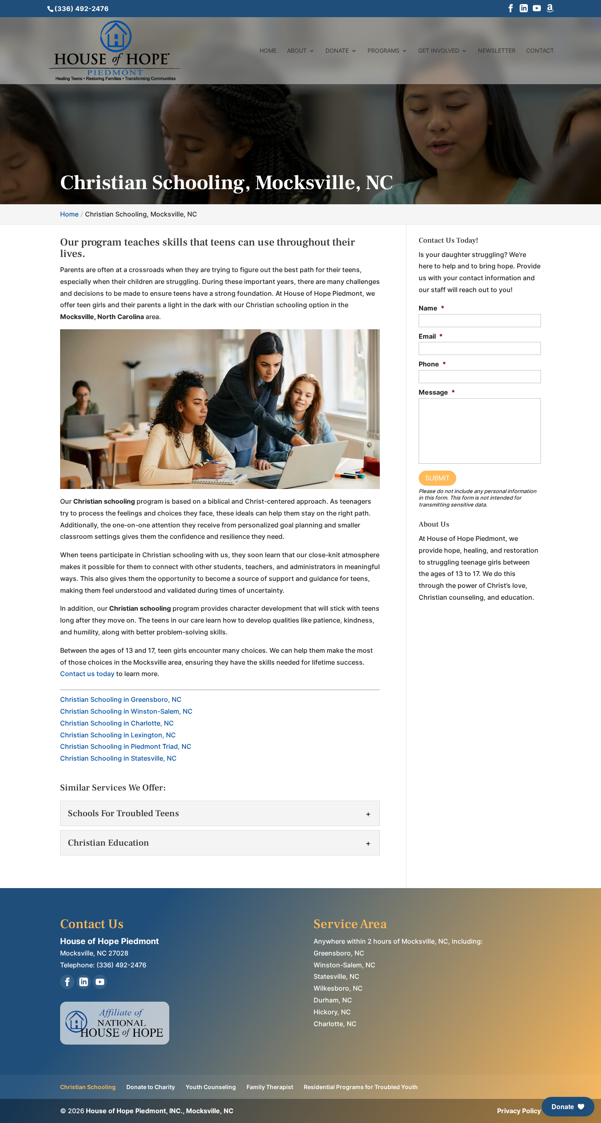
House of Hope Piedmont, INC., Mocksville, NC (159, 1111)
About (297, 51)
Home (268, 51)
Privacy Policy (519, 1111)
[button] (568, 1106)
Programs (383, 51)
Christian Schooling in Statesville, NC (118, 758)
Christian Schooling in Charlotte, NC (117, 723)
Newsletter (497, 51)
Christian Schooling (88, 1086)
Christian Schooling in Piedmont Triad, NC (125, 746)
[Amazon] (550, 9)
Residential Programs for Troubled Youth (361, 1086)
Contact (540, 51)
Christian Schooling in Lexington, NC (118, 735)
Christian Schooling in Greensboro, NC (121, 699)
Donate (337, 51)
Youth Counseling (211, 1086)
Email (431, 336)
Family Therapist (270, 1086)
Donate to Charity (150, 1086)
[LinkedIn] (524, 9)
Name (431, 308)
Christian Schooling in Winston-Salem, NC (126, 711)
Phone (432, 364)
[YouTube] (537, 9)
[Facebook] (511, 9)
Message (437, 392)
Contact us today (87, 674)
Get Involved (438, 51)
